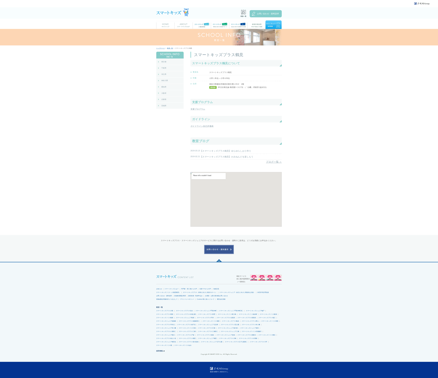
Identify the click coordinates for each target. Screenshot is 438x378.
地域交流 (216, 289)
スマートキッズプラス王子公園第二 (236, 342)
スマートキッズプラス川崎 (227, 338)
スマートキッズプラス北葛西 (225, 317)
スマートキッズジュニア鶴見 (207, 338)
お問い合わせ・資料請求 (268, 14)
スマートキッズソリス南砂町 (248, 314)
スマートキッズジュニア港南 (225, 335)
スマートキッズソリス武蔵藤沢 (252, 331)
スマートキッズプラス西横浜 (246, 335)
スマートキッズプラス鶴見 (187, 338)
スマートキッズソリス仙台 (182, 345)
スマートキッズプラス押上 (250, 321)
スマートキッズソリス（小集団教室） (168, 292)
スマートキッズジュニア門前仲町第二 (231, 311)
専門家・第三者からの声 (189, 289)
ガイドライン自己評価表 (202, 126)
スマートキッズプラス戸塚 (185, 335)
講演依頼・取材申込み (195, 296)
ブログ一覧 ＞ (274, 161)
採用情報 (159, 351)
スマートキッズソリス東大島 (227, 314)
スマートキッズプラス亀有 (230, 321)
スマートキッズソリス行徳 (187, 328)
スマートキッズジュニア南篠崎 (166, 321)
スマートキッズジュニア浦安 (249, 328)
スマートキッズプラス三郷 (187, 331)
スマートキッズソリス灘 (164, 345)
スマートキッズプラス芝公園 (230, 324)
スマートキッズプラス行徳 (206, 328)
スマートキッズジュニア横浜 (165, 335)
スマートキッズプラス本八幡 (251, 324)
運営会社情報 (221, 299)
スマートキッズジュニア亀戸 (255, 311)
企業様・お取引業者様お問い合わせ (216, 296)
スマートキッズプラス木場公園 (186, 314)
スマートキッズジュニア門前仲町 (206, 311)
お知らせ (159, 289)
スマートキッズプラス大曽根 (248, 338)
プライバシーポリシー (187, 299)
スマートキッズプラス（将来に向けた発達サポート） (200, 292)
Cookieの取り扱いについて (205, 299)
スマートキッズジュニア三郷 (230, 331)
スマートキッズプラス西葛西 (246, 317)
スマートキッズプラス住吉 (184, 311)
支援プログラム (197, 109)
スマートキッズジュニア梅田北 (166, 342)
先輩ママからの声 (205, 289)
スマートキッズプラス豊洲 (164, 314)
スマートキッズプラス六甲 (258, 342)
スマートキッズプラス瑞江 (266, 317)
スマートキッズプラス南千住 (186, 324)
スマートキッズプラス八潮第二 (166, 331)
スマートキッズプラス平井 (205, 317)
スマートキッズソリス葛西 (211, 321)
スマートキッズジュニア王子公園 (211, 342)
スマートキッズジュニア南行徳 (228, 328)
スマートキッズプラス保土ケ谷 (166, 338)
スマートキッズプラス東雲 (206, 314)
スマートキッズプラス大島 (164, 311)
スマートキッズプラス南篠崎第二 (189, 321)
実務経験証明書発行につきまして (166, 299)
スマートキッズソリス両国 (269, 321)
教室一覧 (170, 48)
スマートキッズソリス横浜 (266, 335)
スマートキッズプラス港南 (205, 335)
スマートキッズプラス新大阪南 (189, 342)
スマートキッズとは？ (171, 289)
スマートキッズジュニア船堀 (185, 317)
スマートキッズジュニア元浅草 (208, 324)
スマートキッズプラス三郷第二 (208, 331)
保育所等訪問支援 (263, 292)
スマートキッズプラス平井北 (165, 324)
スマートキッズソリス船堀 (268, 314)
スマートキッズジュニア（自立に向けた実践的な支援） (237, 292)
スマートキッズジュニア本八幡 (166, 328)
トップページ (160, 48)
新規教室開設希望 (180, 296)
